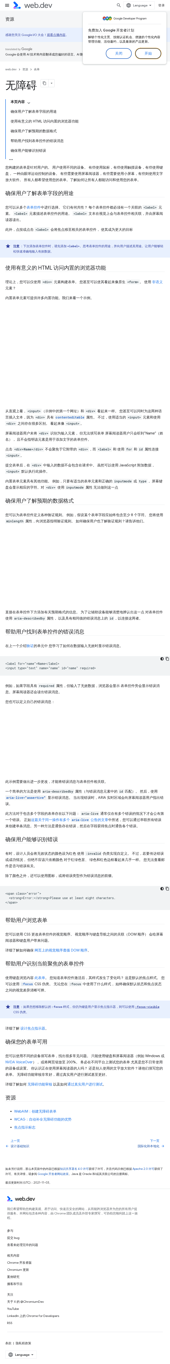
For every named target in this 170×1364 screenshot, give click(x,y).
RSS (9, 1323)
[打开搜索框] (119, 5)
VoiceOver (24, 1062)
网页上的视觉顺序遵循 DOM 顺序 (61, 950)
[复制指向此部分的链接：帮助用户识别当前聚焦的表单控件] (88, 964)
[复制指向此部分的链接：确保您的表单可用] (51, 1042)
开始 (148, 53)
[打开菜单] (7, 5)
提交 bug (13, 1238)
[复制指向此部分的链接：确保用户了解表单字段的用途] (78, 193)
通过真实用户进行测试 (85, 1084)
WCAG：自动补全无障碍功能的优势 (42, 1119)
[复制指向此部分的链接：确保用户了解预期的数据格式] (78, 501)
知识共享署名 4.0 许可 (74, 1169)
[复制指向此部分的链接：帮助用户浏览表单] (51, 920)
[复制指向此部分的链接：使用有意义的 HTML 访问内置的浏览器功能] (110, 268)
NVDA (10, 1062)
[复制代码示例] (167, 658)
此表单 (40, 978)
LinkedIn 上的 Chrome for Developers (33, 1316)
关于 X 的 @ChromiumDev (25, 1302)
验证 (30, 646)
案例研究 (13, 1277)
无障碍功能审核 (39, 1084)
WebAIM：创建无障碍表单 (35, 1111)
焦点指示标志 (24, 1127)
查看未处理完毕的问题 (22, 1245)
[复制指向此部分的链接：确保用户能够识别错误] (62, 840)
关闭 (118, 53)
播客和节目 (15, 1284)
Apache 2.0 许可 (143, 1169)
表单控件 (34, 207)
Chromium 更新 (18, 1270)
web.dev (11, 69)
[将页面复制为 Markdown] (45, 83)
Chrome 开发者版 (19, 1263)
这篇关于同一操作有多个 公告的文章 (69, 820)
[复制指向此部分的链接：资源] (20, 1098)
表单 (37, 69)
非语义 (157, 282)
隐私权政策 (23, 1343)
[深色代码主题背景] (162, 658)
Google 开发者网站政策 (53, 1174)
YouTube (13, 1309)
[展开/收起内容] (28, 103)
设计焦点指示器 (32, 1028)
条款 (8, 1343)
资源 (9, 19)
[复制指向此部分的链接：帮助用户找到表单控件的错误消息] (88, 632)
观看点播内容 (56, 35)
